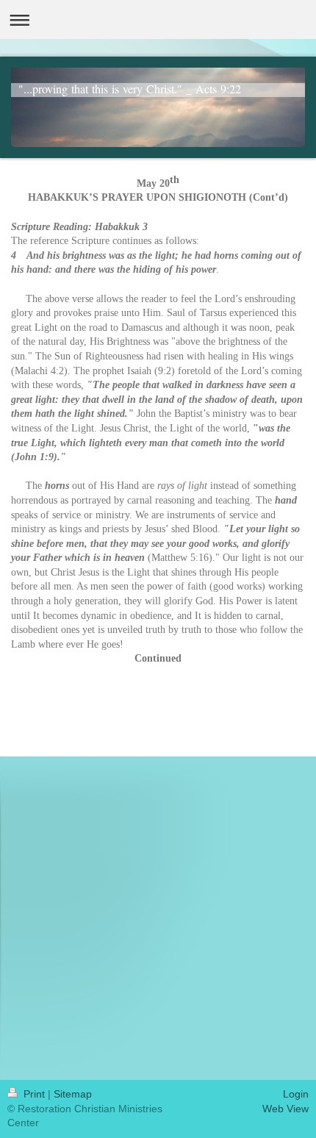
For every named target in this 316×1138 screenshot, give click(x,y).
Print (34, 1094)
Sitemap (73, 1094)
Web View (285, 1108)
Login (296, 1094)
